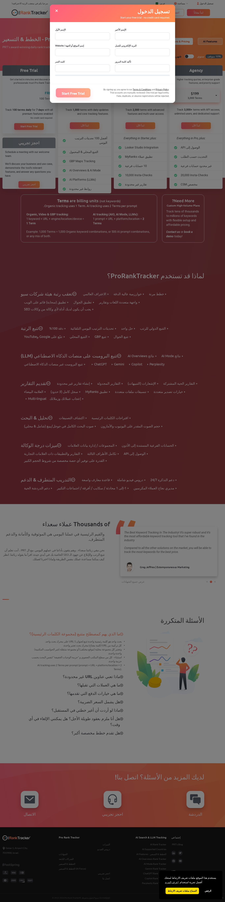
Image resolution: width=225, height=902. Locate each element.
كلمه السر (60, 61)
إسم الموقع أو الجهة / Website (69, 45)
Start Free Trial (73, 93)
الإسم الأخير (120, 29)
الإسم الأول (60, 29)
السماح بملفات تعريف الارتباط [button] (182, 890)
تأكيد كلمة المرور (123, 61)
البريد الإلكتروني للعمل (126, 45)
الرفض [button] (208, 890)
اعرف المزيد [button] (172, 882)
